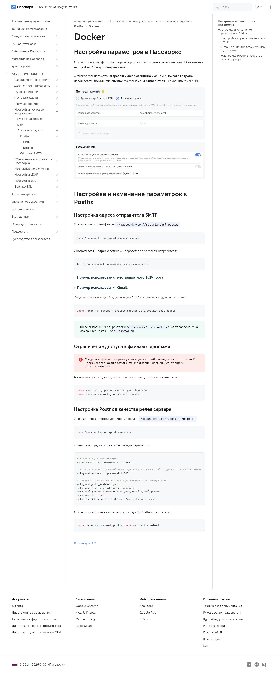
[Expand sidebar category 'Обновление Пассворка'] (57, 51)
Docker (28, 148)
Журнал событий (26, 91)
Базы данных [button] (20, 216)
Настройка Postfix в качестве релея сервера (241, 57)
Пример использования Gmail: (102, 288)
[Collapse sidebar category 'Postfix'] (57, 136)
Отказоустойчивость (26, 224)
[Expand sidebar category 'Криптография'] (57, 66)
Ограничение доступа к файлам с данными (243, 48)
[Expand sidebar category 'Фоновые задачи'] (57, 98)
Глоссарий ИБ (213, 632)
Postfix (24, 136)
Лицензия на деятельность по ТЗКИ (37, 626)
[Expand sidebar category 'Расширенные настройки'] (57, 79)
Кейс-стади (211, 639)
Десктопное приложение (32, 85)
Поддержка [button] (20, 231)
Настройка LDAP (26, 174)
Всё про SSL (23, 186)
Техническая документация (58, 7)
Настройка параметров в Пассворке (237, 22)
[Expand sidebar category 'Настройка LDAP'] (57, 174)
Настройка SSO (25, 180)
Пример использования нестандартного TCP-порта (120, 277)
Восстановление (23, 209)
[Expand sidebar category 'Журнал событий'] (57, 91)
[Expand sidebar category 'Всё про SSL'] (57, 186)
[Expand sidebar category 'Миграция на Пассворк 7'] (57, 59)
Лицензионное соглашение (31, 612)
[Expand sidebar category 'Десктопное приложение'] (57, 86)
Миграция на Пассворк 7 (29, 59)
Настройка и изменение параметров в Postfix (235, 31)
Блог (206, 646)
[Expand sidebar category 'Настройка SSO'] (57, 180)
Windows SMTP (31, 153)
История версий (214, 626)
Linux (26, 142)
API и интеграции (24, 194)
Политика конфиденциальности (34, 619)
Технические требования (29, 29)
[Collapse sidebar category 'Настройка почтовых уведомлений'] (57, 111)
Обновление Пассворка (28, 51)
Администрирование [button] (27, 74)
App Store (146, 606)
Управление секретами (28, 201)
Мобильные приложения (31, 168)
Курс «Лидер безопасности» (223, 619)
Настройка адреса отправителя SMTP (243, 40)
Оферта (17, 606)
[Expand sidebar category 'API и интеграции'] (57, 194)
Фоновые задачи (26, 97)
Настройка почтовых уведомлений (29, 111)
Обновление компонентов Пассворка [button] (33, 161)
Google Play (148, 612)
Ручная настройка (30, 118)
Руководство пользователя (31, 239)
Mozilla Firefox (86, 612)
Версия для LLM (85, 543)
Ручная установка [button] (24, 44)
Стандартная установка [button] (28, 36)
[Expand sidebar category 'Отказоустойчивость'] (57, 224)
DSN (20, 124)
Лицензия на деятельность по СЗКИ (37, 632)
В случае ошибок (26, 103)
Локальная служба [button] (30, 130)
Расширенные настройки (32, 80)
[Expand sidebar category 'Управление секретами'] (57, 201)
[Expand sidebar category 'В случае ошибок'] (57, 103)
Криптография (22, 66)
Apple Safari (84, 626)
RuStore (145, 619)
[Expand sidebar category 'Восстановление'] (57, 209)
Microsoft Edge (86, 619)
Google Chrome (87, 606)
